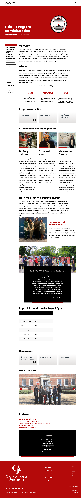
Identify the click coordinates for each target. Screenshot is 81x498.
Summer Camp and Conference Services (10, 73)
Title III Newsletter (46, 357)
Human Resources (9, 60)
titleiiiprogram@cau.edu (48, 445)
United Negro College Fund (26, 425)
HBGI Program (45, 115)
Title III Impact (64, 357)
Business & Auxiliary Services (9, 52)
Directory (73, 471)
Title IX (22, 492)
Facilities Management (10, 58)
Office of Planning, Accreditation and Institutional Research (10, 69)
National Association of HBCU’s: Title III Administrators (33, 421)
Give (44, 2)
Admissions (48, 467)
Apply (36, 2)
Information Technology (10, 62)
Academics (48, 470)
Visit (40, 2)
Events (73, 468)
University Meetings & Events (10, 88)
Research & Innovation (52, 474)
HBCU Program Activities (10, 78)
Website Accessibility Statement (31, 492)
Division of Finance (9, 56)
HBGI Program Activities (9, 81)
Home (6, 34)
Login (20, 492)
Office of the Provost (10, 49)
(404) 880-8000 (75, 490)
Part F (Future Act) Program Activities (10, 85)
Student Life (49, 477)
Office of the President (10, 47)
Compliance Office (9, 54)
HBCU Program (25, 115)
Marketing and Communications (9, 67)
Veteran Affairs (9, 90)
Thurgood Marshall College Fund (28, 427)
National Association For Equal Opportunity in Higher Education (35, 423)
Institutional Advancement (11, 64)
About (47, 481)
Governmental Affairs (10, 92)
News (73, 466)
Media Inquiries (75, 492)
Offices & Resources (12, 34)
